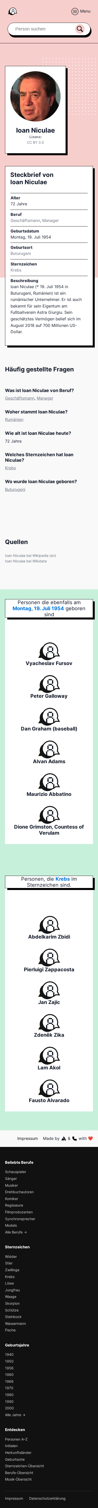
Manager (50, 220)
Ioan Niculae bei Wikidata (26, 561)
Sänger (11, 1178)
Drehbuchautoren (19, 1192)
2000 (9, 1408)
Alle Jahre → (15, 1415)
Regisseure (14, 1205)
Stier (9, 1263)
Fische (10, 1330)
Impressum (27, 1138)
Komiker (11, 1198)
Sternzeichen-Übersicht (24, 1466)
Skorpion (12, 1303)
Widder (11, 1256)
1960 (9, 1374)
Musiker (11, 1185)
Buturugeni (15, 489)
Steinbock (13, 1316)
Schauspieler (15, 1172)
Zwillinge (12, 1270)
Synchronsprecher (20, 1219)
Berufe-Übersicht (19, 1473)
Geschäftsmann (25, 220)
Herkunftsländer (18, 1452)
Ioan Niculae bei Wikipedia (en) (30, 555)
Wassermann (15, 1323)
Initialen (11, 1446)
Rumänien (14, 419)
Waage (10, 1296)
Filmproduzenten (19, 1212)
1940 (9, 1354)
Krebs (16, 270)
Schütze (12, 1310)
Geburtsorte (15, 1459)
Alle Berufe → (16, 1232)
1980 (9, 1395)
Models (11, 1225)
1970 (9, 1388)
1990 (9, 1401)
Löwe (9, 1283)
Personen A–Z (16, 1439)
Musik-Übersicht (18, 1479)
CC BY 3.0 (35, 142)
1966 (9, 1381)
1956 (9, 1368)
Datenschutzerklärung (47, 1498)
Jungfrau (12, 1290)
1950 (9, 1361)
